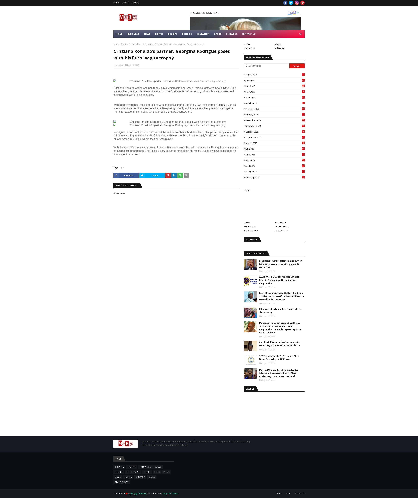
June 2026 (274, 86)
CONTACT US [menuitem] (249, 33)
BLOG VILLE (280, 222)
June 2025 (274, 154)
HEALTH (118, 472)
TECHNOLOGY (282, 226)
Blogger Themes (138, 493)
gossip (158, 467)
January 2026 (274, 114)
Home (116, 2)
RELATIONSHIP (251, 230)
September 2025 (274, 137)
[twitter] (291, 3)
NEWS (247, 222)
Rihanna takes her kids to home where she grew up (280, 311)
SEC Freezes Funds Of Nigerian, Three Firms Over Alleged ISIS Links (279, 358)
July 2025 (274, 148)
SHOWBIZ (140, 477)
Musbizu (119, 65)
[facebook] (285, 3)
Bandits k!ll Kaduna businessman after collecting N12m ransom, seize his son (280, 344)
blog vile (132, 467)
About (125, 2)
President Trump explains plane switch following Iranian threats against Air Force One (280, 264)
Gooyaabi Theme (170, 493)
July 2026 (274, 80)
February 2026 (274, 108)
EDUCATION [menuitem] (203, 33)
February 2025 (274, 177)
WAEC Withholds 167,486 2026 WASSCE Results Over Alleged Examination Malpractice (279, 280)
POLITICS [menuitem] (187, 33)
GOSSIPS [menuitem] (172, 33)
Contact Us (249, 48)
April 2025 (274, 165)
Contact (135, 2)
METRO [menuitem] (159, 33)
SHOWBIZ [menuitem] (231, 33)
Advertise (280, 48)
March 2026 (274, 103)
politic (118, 477)
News (166, 472)
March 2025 (274, 171)
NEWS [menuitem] (147, 33)
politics (128, 477)
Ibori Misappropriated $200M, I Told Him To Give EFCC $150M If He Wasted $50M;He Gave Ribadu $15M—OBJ (281, 296)
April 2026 (274, 97)
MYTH (157, 472)
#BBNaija (119, 467)
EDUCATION (250, 226)
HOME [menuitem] (119, 33)
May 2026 (274, 91)
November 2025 (274, 126)
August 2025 (274, 143)
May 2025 (274, 160)
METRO (147, 472)
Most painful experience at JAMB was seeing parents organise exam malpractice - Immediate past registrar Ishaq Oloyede (280, 327)
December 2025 (274, 120)
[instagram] (297, 3)
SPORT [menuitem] (217, 33)
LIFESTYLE (135, 472)
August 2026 (274, 74)
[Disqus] (176, 310)
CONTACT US (281, 230)
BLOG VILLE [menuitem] (133, 33)
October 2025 (274, 131)
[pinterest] (302, 3)
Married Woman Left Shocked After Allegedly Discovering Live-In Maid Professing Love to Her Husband (278, 373)
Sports (124, 44)
